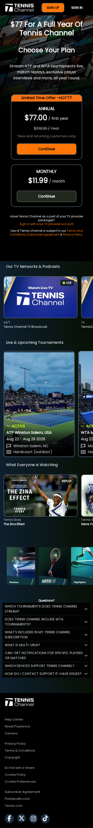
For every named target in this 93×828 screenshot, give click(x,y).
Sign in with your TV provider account (47, 224)
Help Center (14, 719)
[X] (22, 818)
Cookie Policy (15, 774)
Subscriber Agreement (43, 234)
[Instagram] (34, 818)
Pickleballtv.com (17, 798)
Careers (11, 733)
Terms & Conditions (20, 750)
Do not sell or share (20, 767)
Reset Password (17, 726)
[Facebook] (10, 818)
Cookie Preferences (20, 781)
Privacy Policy (73, 234)
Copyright (12, 757)
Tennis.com (14, 805)
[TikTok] (46, 818)
